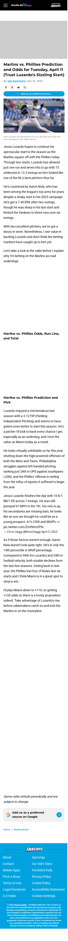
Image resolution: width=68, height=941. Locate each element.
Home (6, 829)
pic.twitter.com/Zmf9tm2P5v (23, 527)
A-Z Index (9, 896)
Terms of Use (12, 883)
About (7, 857)
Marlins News (21, 829)
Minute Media (20, 905)
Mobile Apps (11, 870)
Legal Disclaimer (14, 889)
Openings (38, 857)
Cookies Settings (43, 896)
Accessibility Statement (48, 889)
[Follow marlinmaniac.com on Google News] (59, 814)
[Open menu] (5, 5)
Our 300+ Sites (42, 864)
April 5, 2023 (49, 532)
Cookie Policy (41, 883)
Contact (8, 864)
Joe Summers (16, 81)
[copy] (24, 87)
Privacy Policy (41, 876)
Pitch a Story (11, 876)
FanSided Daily (42, 870)
